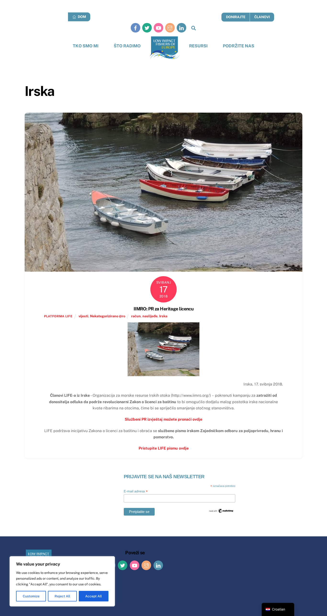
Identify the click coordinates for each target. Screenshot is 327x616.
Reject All (62, 596)
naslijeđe (150, 316)
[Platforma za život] (165, 48)
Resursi (198, 45)
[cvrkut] (147, 27)
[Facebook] (135, 27)
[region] (62, 581)
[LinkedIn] (181, 27)
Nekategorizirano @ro (107, 316)
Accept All (93, 596)
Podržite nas (238, 45)
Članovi (262, 17)
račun (136, 316)
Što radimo (127, 45)
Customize (31, 596)
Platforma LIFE (58, 316)
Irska (163, 316)
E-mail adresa (136, 491)
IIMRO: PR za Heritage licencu (163, 308)
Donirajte (235, 17)
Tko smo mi (85, 45)
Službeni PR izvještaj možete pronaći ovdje (163, 419)
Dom (81, 17)
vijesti (83, 316)
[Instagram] (170, 27)
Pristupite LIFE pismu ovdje (164, 448)
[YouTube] (158, 27)
